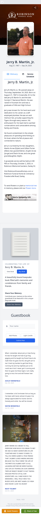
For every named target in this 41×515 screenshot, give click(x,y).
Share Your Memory (14, 304)
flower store (31, 188)
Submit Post (20, 340)
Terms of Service (26, 506)
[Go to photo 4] (21, 440)
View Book (10, 272)
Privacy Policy (15, 506)
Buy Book (22, 272)
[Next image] (36, 428)
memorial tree (31, 185)
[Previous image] (4, 428)
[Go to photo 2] (19, 440)
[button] (20, 428)
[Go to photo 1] (18, 440)
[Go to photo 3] (20, 440)
